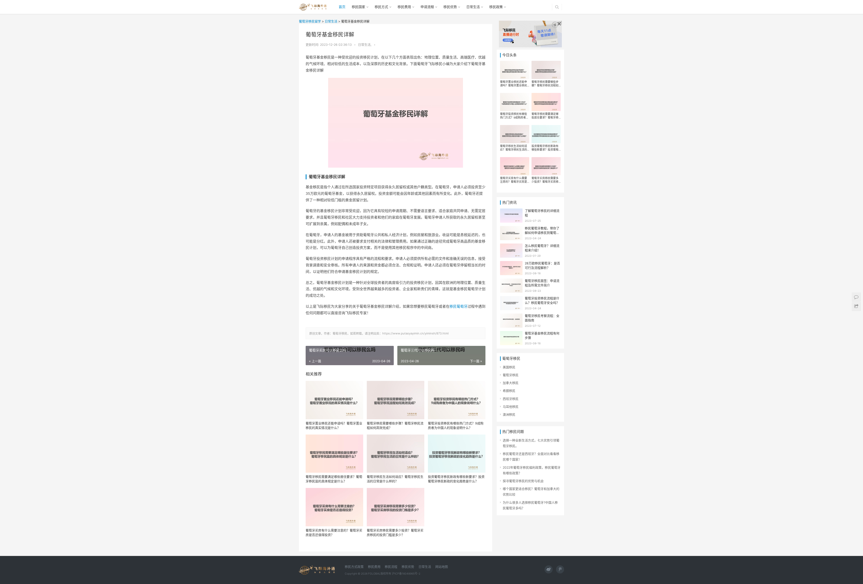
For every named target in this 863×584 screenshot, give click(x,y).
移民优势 (450, 7)
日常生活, (365, 44)
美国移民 (509, 367)
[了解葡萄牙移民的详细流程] (511, 211)
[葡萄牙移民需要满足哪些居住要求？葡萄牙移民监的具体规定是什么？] (334, 454)
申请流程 (427, 7)
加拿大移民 (510, 383)
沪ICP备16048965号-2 (406, 573)
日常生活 (473, 7)
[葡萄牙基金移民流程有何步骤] (511, 334)
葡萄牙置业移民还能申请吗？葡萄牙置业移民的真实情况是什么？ (334, 425)
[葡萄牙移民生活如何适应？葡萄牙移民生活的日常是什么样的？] (395, 454)
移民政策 (496, 7)
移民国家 (358, 7)
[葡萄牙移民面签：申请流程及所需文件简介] (511, 281)
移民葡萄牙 (458, 306)
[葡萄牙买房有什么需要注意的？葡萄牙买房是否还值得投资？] (334, 507)
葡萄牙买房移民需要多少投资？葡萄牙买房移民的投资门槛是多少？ (395, 532)
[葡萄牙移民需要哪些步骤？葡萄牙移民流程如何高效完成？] (395, 400)
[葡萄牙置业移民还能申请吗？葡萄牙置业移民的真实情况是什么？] (334, 400)
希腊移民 (509, 391)
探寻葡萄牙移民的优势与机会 (523, 481)
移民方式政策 (354, 567)
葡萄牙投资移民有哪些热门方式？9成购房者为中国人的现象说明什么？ (455, 425)
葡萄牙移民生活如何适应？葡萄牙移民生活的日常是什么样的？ (395, 479)
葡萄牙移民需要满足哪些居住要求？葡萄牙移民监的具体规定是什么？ (334, 479)
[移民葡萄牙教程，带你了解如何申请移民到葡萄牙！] (511, 229)
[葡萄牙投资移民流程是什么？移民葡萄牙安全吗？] (511, 299)
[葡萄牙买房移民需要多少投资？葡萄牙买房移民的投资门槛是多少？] (395, 507)
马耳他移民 (510, 406)
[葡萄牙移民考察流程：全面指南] (511, 316)
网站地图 (441, 567)
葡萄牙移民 (510, 375)
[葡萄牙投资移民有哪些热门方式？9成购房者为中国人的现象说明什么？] (456, 400)
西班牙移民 (510, 399)
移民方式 (381, 7)
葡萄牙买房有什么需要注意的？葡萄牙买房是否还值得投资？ (334, 532)
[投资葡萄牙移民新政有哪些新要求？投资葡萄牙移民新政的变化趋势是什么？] (456, 454)
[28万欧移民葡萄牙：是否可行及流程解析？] (511, 264)
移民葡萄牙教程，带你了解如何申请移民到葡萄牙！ (542, 232)
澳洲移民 (509, 414)
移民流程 (391, 567)
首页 (342, 7)
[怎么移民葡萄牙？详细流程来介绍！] (511, 246)
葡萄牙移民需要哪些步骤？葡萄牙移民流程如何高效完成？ (395, 425)
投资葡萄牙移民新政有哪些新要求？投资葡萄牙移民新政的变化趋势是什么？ (456, 479)
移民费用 (404, 7)
